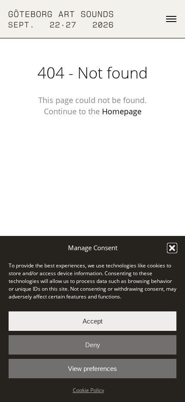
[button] (172, 248)
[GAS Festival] (61, 18)
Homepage (122, 111)
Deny (92, 345)
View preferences (92, 368)
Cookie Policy (88, 390)
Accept (92, 321)
